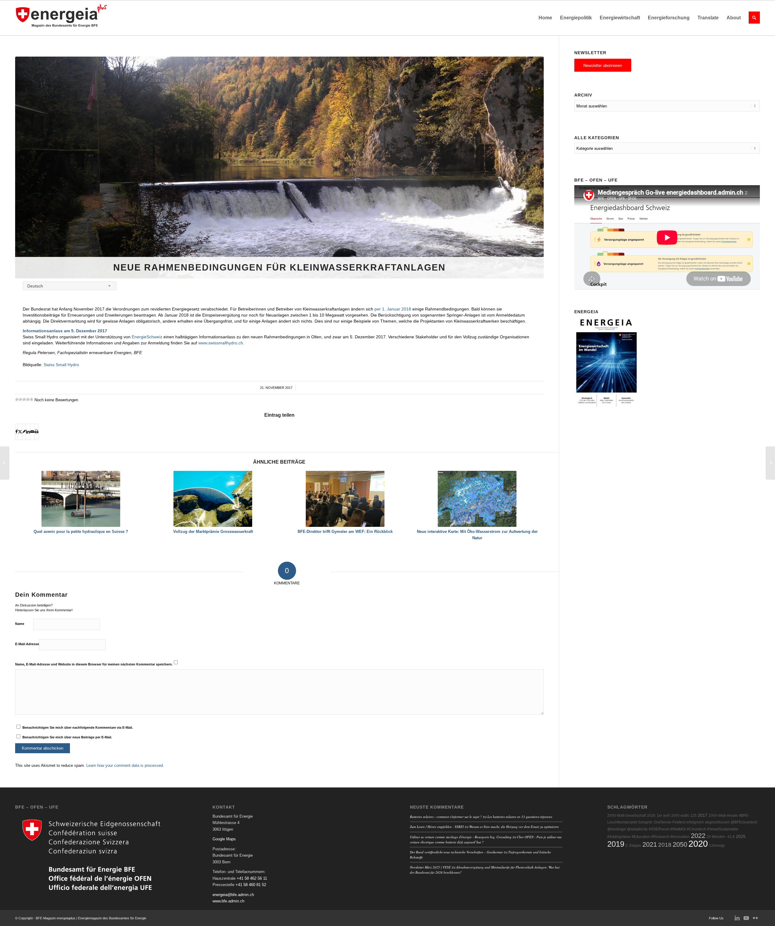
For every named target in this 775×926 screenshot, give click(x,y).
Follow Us (716, 918)
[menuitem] (545, 17)
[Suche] (752, 17)
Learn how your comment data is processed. (125, 765)
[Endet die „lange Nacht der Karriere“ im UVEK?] (4, 463)
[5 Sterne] (31, 399)
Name (19, 624)
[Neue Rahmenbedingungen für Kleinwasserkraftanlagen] (279, 167)
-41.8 (730, 837)
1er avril (663, 815)
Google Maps (224, 839)
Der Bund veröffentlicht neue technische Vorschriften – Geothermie (456, 852)
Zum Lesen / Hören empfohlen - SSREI (437, 826)
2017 (702, 815)
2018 (664, 845)
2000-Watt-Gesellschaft (626, 815)
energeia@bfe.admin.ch (233, 894)
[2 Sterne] (20, 399)
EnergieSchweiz (147, 336)
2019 (615, 844)
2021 (649, 844)
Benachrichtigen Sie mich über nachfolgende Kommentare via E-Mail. (77, 727)
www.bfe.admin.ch (228, 901)
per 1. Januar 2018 (393, 309)
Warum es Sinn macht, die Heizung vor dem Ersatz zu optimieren (514, 826)
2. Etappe (633, 845)
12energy (717, 845)
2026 (651, 815)
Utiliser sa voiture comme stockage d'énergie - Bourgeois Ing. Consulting (461, 837)
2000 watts (680, 815)
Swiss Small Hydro (61, 364)
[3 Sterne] (24, 399)
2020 (698, 844)
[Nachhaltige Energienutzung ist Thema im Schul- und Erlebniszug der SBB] (770, 463)
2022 (698, 835)
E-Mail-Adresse (27, 644)
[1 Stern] (17, 399)
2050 (680, 844)
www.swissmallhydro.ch (220, 342)
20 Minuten (716, 837)
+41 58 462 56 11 (252, 878)
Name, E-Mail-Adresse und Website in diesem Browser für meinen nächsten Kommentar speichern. (94, 664)
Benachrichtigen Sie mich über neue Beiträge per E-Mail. (67, 737)
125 (693, 815)
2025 (741, 836)
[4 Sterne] (28, 399)
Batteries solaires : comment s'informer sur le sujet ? (446, 816)
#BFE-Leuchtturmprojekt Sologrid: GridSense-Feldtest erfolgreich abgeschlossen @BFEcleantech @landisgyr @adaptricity (682, 822)
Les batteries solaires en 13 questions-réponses (519, 816)
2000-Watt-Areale (723, 815)
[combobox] (70, 285)
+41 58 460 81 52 (251, 884)
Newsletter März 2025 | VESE (430, 867)
